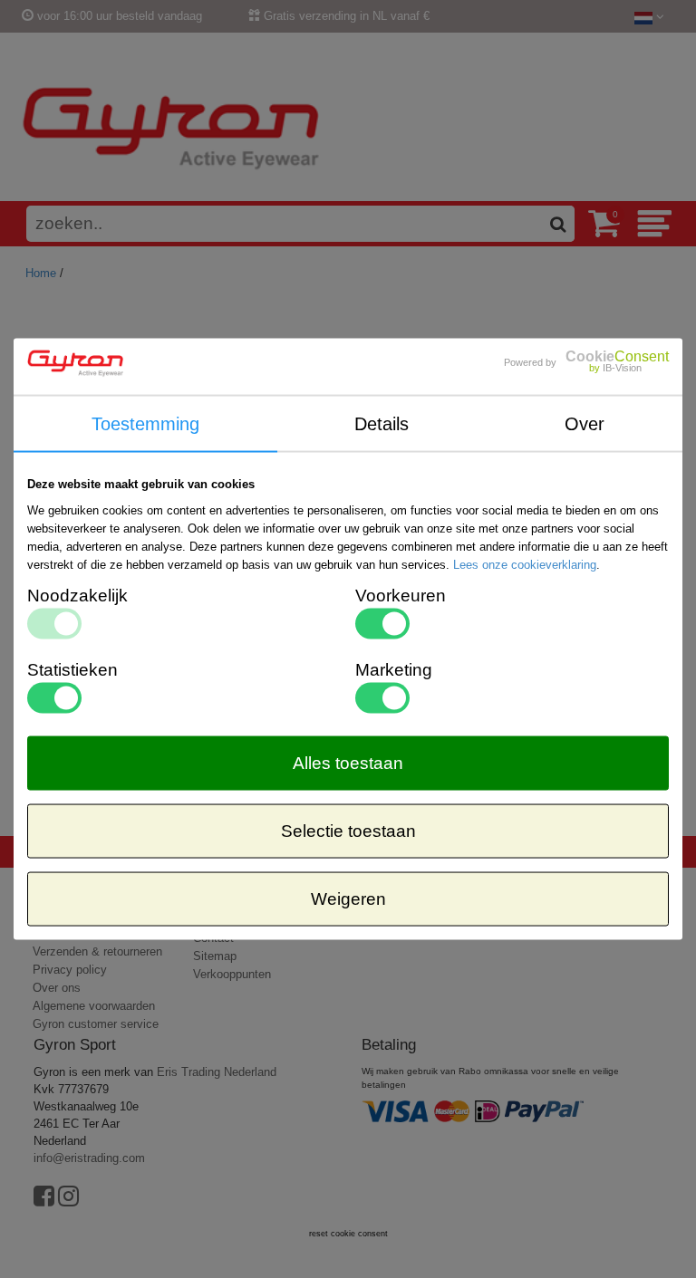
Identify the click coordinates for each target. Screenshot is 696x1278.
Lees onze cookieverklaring (524, 565)
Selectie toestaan (348, 831)
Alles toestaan (348, 763)
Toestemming (145, 423)
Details (381, 423)
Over (584, 423)
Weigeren (348, 898)
